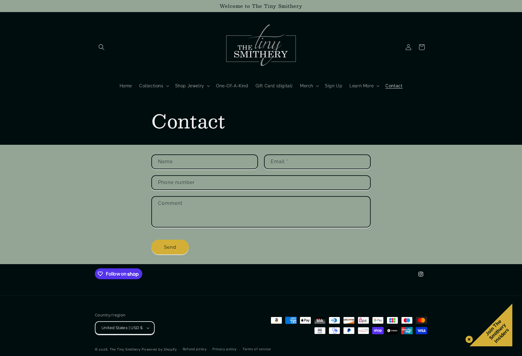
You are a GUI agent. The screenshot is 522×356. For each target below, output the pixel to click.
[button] (101, 47)
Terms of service (257, 349)
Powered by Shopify (159, 349)
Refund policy (195, 349)
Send (170, 247)
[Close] (468, 338)
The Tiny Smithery (125, 349)
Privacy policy (224, 349)
